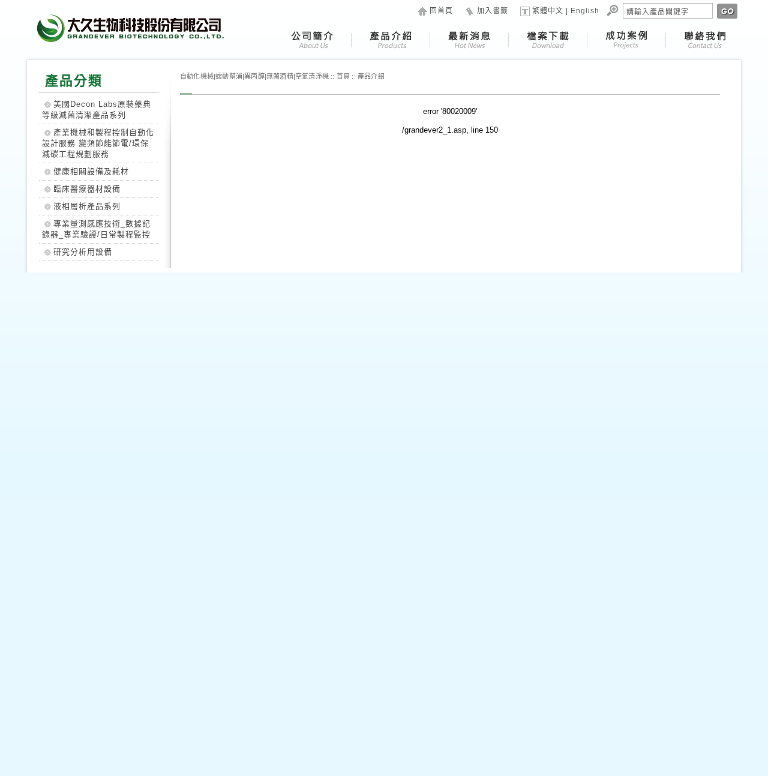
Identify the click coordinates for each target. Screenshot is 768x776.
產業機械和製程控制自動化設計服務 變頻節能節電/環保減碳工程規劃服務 (98, 143)
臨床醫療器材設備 (87, 188)
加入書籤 (492, 11)
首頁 (343, 76)
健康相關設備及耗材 (91, 171)
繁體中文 (547, 11)
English (585, 11)
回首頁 (441, 11)
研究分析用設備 (82, 251)
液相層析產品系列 (87, 206)
